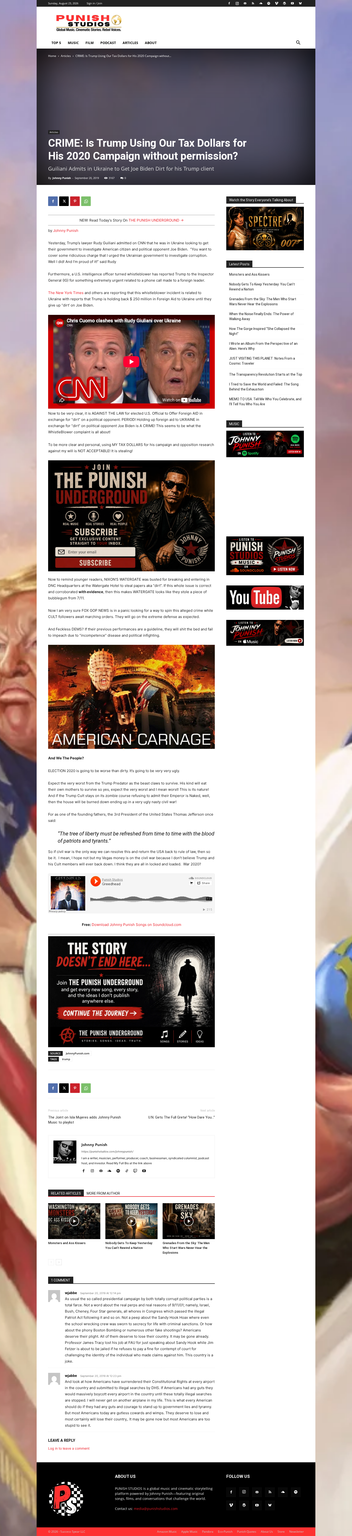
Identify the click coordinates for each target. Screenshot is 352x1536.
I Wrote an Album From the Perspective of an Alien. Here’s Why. (263, 346)
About (151, 42)
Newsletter (296, 1532)
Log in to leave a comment (69, 1448)
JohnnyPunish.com (78, 1053)
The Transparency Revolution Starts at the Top (265, 374)
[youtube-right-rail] (265, 608)
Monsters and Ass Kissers (66, 1243)
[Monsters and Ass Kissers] (74, 1221)
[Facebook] (229, 3)
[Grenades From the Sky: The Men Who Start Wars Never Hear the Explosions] (189, 1221)
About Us (267, 1532)
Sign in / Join (94, 3)
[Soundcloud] (260, 3)
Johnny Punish (61, 178)
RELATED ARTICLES (66, 1193)
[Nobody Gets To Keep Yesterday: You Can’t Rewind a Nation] (131, 1221)
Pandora (207, 1532)
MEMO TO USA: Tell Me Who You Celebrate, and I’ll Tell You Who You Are (265, 401)
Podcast (108, 42)
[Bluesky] (300, 3)
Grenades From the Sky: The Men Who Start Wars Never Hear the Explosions (186, 1247)
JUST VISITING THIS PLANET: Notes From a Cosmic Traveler (262, 360)
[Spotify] (268, 3)
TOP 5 (56, 42)
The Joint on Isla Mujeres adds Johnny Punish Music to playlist (84, 1119)
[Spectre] (265, 249)
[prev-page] (51, 1262)
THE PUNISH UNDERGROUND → (156, 220)
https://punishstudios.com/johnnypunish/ (107, 1151)
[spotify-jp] (265, 456)
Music (73, 42)
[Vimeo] (276, 3)
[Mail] (245, 3)
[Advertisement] (217, 24)
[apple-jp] (265, 644)
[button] (298, 43)
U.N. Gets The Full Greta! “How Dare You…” (181, 1117)
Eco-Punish (225, 1532)
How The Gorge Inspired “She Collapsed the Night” (262, 331)
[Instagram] (237, 3)
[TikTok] (128, 1171)
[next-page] (59, 1262)
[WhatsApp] (86, 201)
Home (52, 56)
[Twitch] (137, 1171)
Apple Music (189, 1532)
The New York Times (66, 292)
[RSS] (252, 3)
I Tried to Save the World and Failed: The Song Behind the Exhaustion (264, 386)
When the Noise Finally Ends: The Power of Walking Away (261, 316)
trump (66, 1059)
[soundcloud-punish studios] (265, 574)
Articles (130, 42)
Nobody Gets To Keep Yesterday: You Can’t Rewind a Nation (262, 286)
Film (89, 42)
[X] (64, 201)
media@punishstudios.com (156, 1508)
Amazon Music (167, 1532)
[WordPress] (284, 3)
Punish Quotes (246, 1532)
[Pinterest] (75, 201)
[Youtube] (292, 3)
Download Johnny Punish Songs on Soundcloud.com (136, 924)
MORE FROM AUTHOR (103, 1193)
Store (281, 1532)
